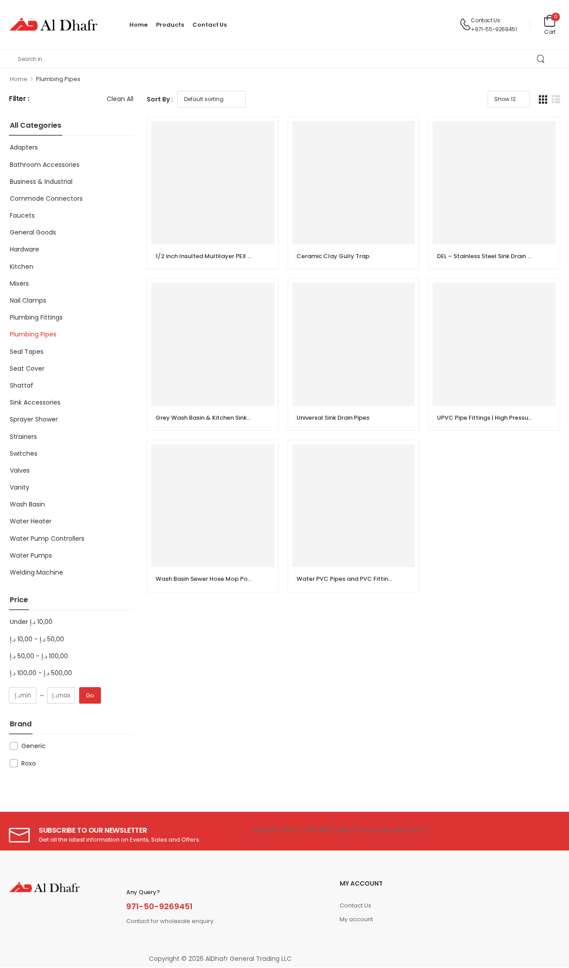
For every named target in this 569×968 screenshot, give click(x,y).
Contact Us (209, 24)
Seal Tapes (27, 352)
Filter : (19, 99)
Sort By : (160, 99)
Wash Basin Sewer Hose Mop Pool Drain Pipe (220, 579)
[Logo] (53, 24)
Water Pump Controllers (47, 539)
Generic (33, 745)
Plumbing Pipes (33, 334)
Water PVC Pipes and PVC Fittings (346, 579)
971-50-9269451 (159, 906)
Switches (23, 454)
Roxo (28, 763)
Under (31, 622)
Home (138, 24)
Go (90, 695)
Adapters (24, 147)
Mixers (19, 283)
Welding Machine (36, 572)
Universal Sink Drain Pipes (333, 417)
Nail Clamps (28, 300)
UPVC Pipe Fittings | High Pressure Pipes (494, 417)
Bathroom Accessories (45, 165)
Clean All (120, 98)
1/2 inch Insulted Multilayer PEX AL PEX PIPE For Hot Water (239, 256)
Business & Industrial (41, 182)
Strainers (23, 437)
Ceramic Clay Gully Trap (333, 256)
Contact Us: (486, 20)
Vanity (19, 487)
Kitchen (21, 267)
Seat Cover (27, 369)
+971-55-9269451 (494, 29)
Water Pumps (31, 555)
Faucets (22, 215)
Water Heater (31, 521)
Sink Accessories (35, 402)
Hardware (24, 249)
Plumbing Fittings (36, 317)
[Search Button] (540, 59)
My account (356, 919)
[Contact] (465, 25)
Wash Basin (27, 504)
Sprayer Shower (34, 419)
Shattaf (21, 385)
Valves (20, 470)
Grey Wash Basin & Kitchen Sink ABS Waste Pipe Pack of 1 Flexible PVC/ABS (264, 417)
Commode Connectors (46, 198)
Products (170, 24)
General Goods (33, 232)
